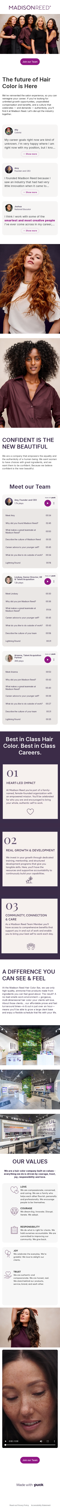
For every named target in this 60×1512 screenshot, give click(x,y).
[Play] (47, 503)
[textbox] (30, 82)
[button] (30, 515)
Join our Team (30, 61)
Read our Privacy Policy (19, 1505)
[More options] (54, 503)
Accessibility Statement (41, 1505)
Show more (31, 154)
